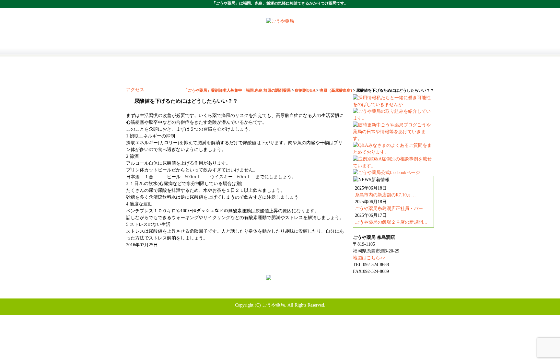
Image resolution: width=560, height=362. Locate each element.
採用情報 (341, 45)
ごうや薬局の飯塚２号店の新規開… (391, 222)
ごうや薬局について (218, 45)
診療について (280, 75)
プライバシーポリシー (283, 291)
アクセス (135, 89)
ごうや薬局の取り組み (367, 285)
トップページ (157, 45)
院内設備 (341, 75)
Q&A (403, 75)
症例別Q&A (243, 291)
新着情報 (321, 291)
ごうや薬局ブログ (192, 291)
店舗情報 (403, 45)
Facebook (344, 291)
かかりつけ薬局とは (280, 45)
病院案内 (218, 75)
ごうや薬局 (273, 305)
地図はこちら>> (369, 257)
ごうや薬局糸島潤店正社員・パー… (391, 208)
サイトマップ (372, 291)
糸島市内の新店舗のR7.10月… (385, 195)
